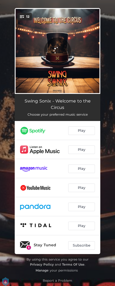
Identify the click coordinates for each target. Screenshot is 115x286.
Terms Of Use (73, 264)
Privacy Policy (42, 264)
